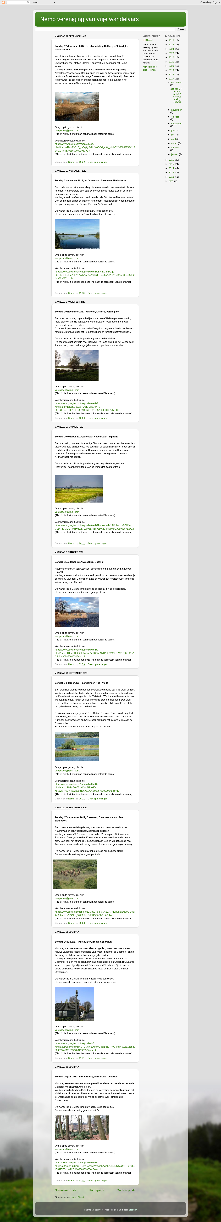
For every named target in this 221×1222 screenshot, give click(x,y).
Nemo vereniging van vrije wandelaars (89, 19)
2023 (172, 53)
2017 (172, 79)
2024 (172, 49)
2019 (172, 70)
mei (173, 135)
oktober (175, 117)
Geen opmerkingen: (98, 162)
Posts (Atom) (77, 1197)
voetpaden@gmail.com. (67, 770)
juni (173, 130)
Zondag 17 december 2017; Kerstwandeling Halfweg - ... (176, 97)
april (173, 139)
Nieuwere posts (65, 1190)
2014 (172, 168)
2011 (171, 181)
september (176, 123)
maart (174, 143)
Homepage (96, 1190)
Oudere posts (126, 1190)
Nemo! (149, 40)
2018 (172, 74)
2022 (172, 57)
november (176, 110)
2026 (172, 40)
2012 (172, 177)
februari (175, 147)
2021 (172, 62)
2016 (172, 160)
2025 (172, 44)
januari (175, 154)
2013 (172, 172)
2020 (172, 66)
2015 (172, 164)
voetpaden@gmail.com (67, 130)
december (176, 82)
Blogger (133, 1210)
